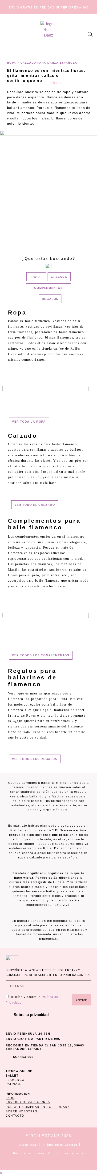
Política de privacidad (59, 1145)
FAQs (10, 1098)
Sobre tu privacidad (31, 1015)
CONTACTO (15, 1115)
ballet (12, 1075)
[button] (9, 34)
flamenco (15, 1080)
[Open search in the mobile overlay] (90, 34)
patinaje (14, 1084)
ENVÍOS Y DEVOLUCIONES (28, 1102)
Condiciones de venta (66, 1153)
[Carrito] (82, 33)
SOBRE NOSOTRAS (21, 1111)
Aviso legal (28, 1145)
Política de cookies (28, 1153)
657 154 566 (23, 1057)
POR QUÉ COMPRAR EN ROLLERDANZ (37, 1107)
